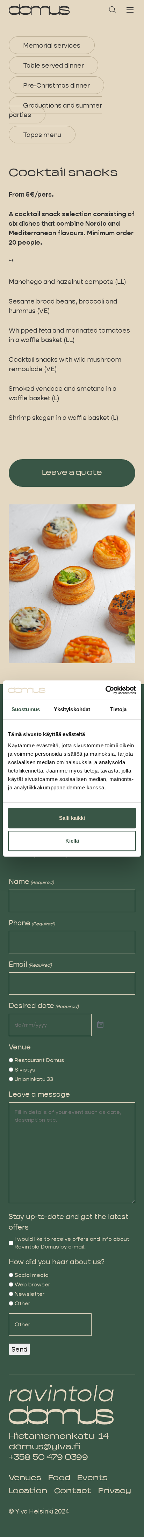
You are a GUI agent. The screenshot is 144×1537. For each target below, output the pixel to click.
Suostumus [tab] (26, 709)
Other (22, 1303)
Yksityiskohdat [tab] (72, 709)
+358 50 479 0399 (48, 1458)
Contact (72, 1491)
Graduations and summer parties (55, 109)
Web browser (32, 1284)
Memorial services (51, 45)
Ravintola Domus (39, 10)
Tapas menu (42, 134)
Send (19, 1349)
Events (92, 1478)
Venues (25, 1478)
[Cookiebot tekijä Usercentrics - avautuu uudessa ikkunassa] (105, 690)
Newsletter (29, 1294)
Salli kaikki (72, 818)
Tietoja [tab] (118, 709)
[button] (112, 9)
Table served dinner (53, 65)
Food (59, 1478)
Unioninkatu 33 (34, 1079)
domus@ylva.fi (44, 1447)
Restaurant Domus (39, 1060)
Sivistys (25, 1069)
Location (28, 1491)
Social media (32, 1275)
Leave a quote (72, 473)
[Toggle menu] (130, 9)
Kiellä (72, 841)
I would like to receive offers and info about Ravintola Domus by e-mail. (72, 1243)
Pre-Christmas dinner (56, 85)
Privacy (114, 1491)
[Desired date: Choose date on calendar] (100, 1024)
